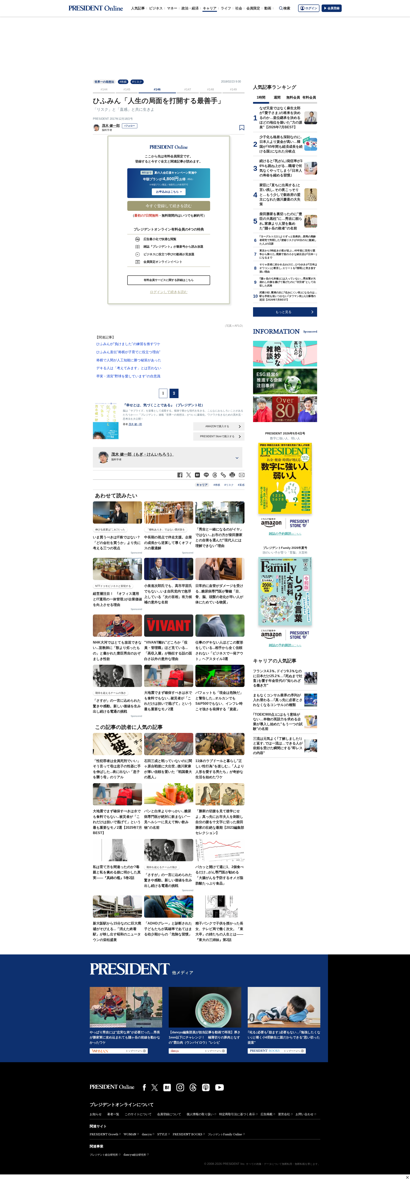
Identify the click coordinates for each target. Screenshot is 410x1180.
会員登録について (169, 1114)
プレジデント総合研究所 (104, 1154)
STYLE (162, 1134)
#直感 (241, 484)
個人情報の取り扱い (200, 1114)
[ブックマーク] (242, 128)
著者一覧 (113, 1114)
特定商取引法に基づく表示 (237, 1114)
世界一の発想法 (104, 81)
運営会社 (284, 1114)
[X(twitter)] (154, 1087)
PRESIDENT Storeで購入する (217, 436)
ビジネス (156, 8)
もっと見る (283, 312)
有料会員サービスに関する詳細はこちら (169, 280)
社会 (238, 8)
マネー (172, 8)
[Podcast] (206, 1087)
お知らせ (96, 1114)
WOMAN (130, 1134)
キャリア (210, 8)
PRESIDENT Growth (104, 1134)
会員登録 (334, 8)
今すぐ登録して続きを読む (169, 206)
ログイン (311, 8)
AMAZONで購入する (217, 426)
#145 (126, 89)
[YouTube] (219, 1087)
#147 (187, 89)
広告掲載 (266, 1114)
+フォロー (129, 125)
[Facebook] (144, 1087)
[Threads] (193, 1087)
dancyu (147, 1134)
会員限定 (253, 8)
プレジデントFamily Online (225, 1134)
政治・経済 (190, 8)
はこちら (285, 533)
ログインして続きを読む (168, 292)
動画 (267, 8)
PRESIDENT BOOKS (187, 1134)
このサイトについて (138, 1114)
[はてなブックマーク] (167, 1087)
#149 (233, 89)
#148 (210, 89)
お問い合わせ (304, 1114)
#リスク (137, 81)
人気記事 (138, 8)
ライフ (226, 8)
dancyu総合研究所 (134, 1154)
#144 (104, 89)
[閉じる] (407, 1177)
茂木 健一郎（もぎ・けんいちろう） (142, 454)
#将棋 (123, 81)
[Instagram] (180, 1087)
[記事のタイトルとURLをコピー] (223, 475)
